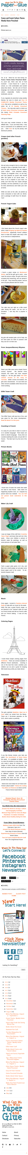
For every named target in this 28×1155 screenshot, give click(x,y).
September (10, 1009)
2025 (6, 982)
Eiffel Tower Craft (11, 1046)
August (8, 1012)
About (16, 1132)
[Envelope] (17, 10)
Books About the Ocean (13, 1027)
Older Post (21, 894)
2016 (6, 993)
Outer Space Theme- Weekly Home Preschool (15, 1067)
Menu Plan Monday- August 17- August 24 (15, 1037)
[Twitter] (12, 10)
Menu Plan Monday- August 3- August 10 (15, 1079)
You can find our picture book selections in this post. (14, 496)
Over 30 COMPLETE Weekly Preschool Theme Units (14, 102)
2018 (6, 987)
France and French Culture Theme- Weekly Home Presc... (14, 1042)
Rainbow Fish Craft (12, 1029)
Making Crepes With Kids (11, 825)
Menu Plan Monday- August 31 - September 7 (15, 1015)
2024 (6, 985)
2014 (6, 998)
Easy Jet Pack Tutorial (13, 1071)
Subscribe (17, 1138)
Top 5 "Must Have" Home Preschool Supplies (14, 1058)
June (8, 1091)
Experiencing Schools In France (11, 833)
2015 (6, 996)
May (8, 1093)
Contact (4, 1135)
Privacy (16, 1135)
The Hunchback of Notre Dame (16, 757)
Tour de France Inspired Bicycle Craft (14, 837)
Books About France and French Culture (14, 1050)
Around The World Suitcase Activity (14, 829)
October (9, 1006)
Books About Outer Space (14, 1076)
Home (14, 896)
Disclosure (5, 1138)
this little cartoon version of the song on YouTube (14, 377)
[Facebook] (7, 10)
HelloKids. (4, 661)
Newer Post (7, 894)
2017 (6, 990)
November (9, 1003)
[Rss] (19, 10)
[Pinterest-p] (9, 10)
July (7, 1088)
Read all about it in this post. (10, 420)
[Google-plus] (15, 10)
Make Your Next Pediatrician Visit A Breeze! (15, 1083)
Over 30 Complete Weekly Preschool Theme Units (14, 799)
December (9, 1001)
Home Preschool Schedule (14, 1073)
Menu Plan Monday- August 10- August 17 (15, 1063)
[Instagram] (22, 10)
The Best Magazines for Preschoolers (13, 1033)
